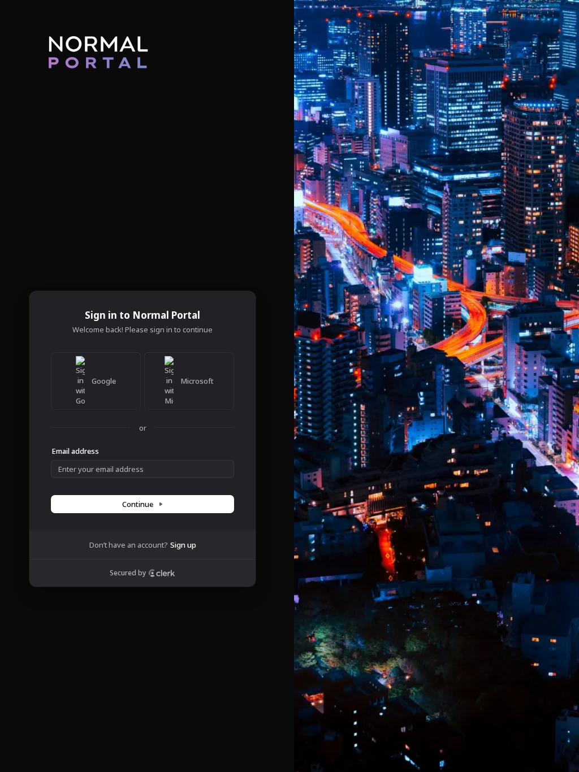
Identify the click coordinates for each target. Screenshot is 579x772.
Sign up (183, 545)
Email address (75, 451)
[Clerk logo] (161, 573)
